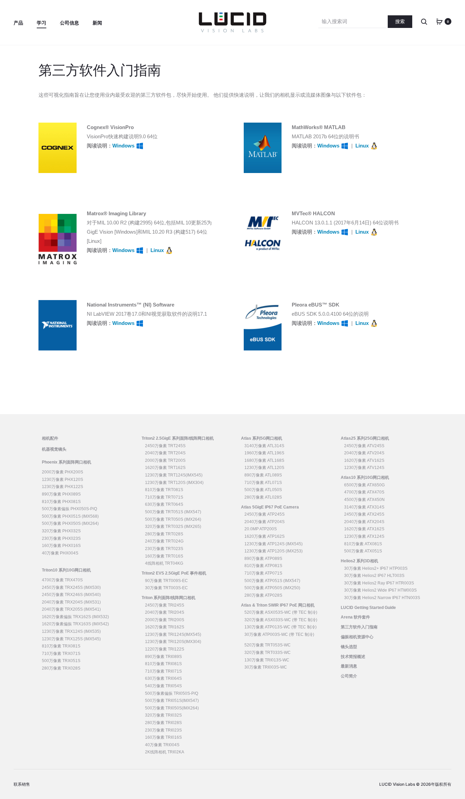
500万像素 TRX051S (61, 660)
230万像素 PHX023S (61, 538)
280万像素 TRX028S (61, 668)
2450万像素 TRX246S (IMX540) (71, 594)
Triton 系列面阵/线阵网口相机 (168, 597)
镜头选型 (349, 646)
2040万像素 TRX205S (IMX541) (71, 609)
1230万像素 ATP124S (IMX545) (273, 544)
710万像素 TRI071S (163, 671)
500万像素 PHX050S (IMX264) (70, 523)
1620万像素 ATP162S (264, 536)
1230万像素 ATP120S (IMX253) (273, 551)
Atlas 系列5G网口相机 (261, 438)
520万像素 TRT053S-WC (267, 645)
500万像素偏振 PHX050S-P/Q (69, 508)
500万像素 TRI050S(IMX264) (172, 708)
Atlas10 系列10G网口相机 (365, 477)
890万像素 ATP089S (263, 558)
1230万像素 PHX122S (62, 486)
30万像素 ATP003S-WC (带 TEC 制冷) (279, 634)
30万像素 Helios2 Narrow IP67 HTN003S (382, 597)
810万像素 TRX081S (61, 646)
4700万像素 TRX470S (62, 580)
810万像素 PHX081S (61, 501)
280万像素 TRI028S (163, 722)
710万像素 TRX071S (61, 653)
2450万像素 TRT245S (165, 445)
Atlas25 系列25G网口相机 (365, 438)
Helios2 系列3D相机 (359, 561)
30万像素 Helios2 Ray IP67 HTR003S (379, 583)
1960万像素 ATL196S (264, 453)
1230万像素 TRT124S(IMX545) (174, 475)
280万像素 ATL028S (263, 497)
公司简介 (349, 676)
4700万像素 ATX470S (364, 492)
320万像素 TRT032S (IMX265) (173, 526)
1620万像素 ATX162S (364, 529)
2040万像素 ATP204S (264, 521)
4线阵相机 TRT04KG (164, 563)
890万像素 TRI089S (163, 656)
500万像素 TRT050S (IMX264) (173, 519)
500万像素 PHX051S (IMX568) (70, 516)
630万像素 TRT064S (164, 504)
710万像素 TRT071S (164, 497)
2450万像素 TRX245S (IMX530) (71, 587)
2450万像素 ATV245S (364, 445)
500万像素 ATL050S (263, 489)
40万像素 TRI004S (162, 744)
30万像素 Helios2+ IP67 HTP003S (375, 568)
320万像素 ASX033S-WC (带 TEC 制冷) (280, 619)
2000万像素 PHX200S (62, 472)
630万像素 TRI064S (163, 678)
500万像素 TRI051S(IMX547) (172, 700)
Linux (362, 145)
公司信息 (69, 23)
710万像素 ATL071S (263, 482)
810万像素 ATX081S (363, 544)
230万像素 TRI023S (163, 730)
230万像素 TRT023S (164, 548)
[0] (439, 21)
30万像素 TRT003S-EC (166, 587)
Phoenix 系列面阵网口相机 (66, 462)
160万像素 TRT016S (164, 556)
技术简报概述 (353, 656)
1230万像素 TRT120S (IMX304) (174, 482)
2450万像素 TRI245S (164, 605)
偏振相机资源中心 (357, 636)
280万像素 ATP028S (263, 595)
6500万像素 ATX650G (364, 485)
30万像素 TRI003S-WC (265, 667)
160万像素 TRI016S (163, 737)
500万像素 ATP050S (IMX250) (272, 587)
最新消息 (349, 666)
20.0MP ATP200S (260, 529)
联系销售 (22, 784)
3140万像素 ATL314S (264, 445)
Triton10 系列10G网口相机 (66, 570)
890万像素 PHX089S (61, 494)
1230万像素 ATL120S (264, 467)
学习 (41, 23)
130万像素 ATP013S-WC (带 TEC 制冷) (280, 627)
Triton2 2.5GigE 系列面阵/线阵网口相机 (178, 438)
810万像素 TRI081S (163, 663)
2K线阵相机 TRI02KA (164, 752)
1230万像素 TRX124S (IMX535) (71, 631)
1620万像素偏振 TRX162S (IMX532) (75, 616)
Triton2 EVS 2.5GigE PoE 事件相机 (174, 573)
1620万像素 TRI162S (164, 627)
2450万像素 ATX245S (364, 514)
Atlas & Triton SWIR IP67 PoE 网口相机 (278, 605)
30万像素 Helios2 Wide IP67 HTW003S (380, 590)
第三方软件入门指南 (359, 627)
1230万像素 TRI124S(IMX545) (173, 634)
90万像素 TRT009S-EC (166, 580)
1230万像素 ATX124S (364, 536)
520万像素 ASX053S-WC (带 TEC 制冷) (280, 612)
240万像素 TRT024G (164, 541)
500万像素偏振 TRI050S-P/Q (171, 693)
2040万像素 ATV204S (364, 453)
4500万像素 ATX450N (364, 499)
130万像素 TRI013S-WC (266, 660)
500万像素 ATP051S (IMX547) (272, 580)
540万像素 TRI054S (163, 686)
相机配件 (50, 438)
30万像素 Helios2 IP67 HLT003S (374, 575)
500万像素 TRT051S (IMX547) (173, 512)
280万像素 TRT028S (164, 534)
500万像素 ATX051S (363, 551)
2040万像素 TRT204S (165, 453)
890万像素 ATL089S (263, 475)
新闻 (97, 23)
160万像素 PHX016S (61, 545)
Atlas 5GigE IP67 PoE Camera (270, 507)
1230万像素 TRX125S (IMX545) (71, 639)
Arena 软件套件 (355, 617)
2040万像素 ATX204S (364, 521)
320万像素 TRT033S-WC (267, 652)
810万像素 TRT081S (164, 489)
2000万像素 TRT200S (165, 460)
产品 (18, 23)
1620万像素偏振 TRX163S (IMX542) (75, 624)
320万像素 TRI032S (163, 715)
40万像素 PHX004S (60, 553)
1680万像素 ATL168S (264, 460)
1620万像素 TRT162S (165, 467)
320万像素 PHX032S (61, 531)
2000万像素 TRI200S (164, 619)
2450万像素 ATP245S (264, 514)
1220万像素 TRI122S (164, 649)
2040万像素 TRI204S (164, 612)
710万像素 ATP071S (263, 573)
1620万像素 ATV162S (364, 460)
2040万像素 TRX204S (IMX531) (71, 602)
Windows (124, 145)
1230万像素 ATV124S (364, 467)
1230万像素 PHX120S (62, 479)
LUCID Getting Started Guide (368, 607)
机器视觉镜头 (54, 449)
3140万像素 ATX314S (364, 507)
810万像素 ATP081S (263, 565)
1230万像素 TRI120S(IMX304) (173, 641)
